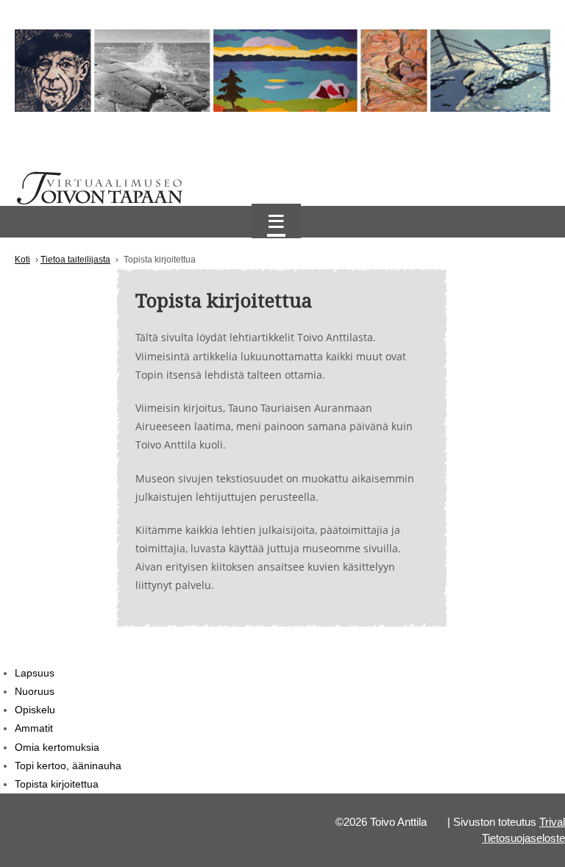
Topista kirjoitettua (57, 784)
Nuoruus (34, 691)
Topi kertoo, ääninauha (68, 765)
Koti (22, 259)
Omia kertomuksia (57, 747)
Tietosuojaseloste (523, 838)
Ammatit (34, 728)
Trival (552, 822)
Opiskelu (35, 710)
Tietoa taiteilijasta (75, 259)
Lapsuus (34, 673)
